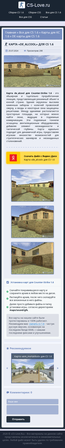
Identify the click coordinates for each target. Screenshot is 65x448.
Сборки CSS (35, 12)
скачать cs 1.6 (36, 323)
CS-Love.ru (38, 5)
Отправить (18, 419)
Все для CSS (25, 16)
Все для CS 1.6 (53, 12)
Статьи (44, 16)
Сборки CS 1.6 (16, 12)
